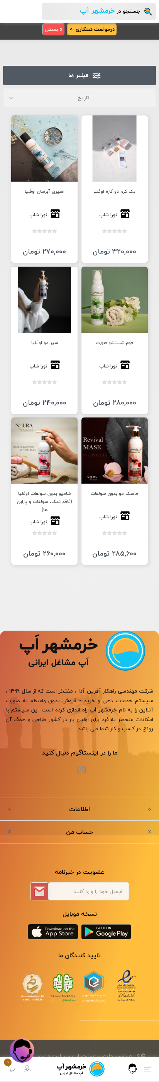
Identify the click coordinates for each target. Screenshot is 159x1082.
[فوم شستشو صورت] (114, 300)
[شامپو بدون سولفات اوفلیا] (44, 450)
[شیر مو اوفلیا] (44, 300)
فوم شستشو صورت (114, 343)
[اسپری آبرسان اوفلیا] (44, 148)
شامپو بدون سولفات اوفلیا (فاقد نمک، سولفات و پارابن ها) (44, 501)
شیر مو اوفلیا (44, 343)
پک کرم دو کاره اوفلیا (114, 191)
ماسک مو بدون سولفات (114, 493)
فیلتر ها (78, 76)
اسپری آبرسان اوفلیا (44, 191)
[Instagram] (81, 770)
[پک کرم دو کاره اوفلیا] (114, 148)
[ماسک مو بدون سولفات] (114, 450)
